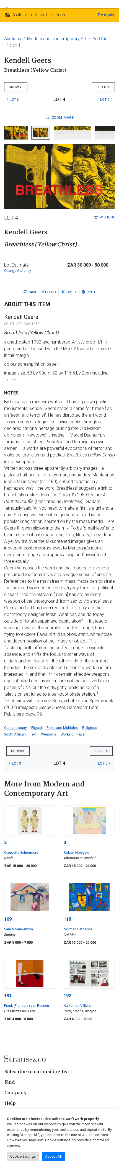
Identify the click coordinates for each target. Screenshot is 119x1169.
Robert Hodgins (76, 852)
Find (9, 1082)
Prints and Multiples (62, 728)
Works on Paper (73, 734)
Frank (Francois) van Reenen (26, 1005)
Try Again (105, 15)
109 (8, 919)
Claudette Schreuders (21, 852)
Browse (16, 87)
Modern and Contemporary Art (56, 38)
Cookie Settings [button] (23, 1156)
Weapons (48, 734)
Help (10, 1103)
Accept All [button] (53, 1156)
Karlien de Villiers (77, 1005)
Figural (36, 728)
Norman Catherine (78, 929)
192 (67, 995)
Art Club (99, 38)
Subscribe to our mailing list (36, 1072)
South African (15, 734)
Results (103, 87)
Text (33, 734)
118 (67, 919)
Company (15, 1093)
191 (8, 995)
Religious (89, 728)
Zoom (62, 117)
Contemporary (15, 728)
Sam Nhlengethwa (18, 929)
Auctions (12, 38)
